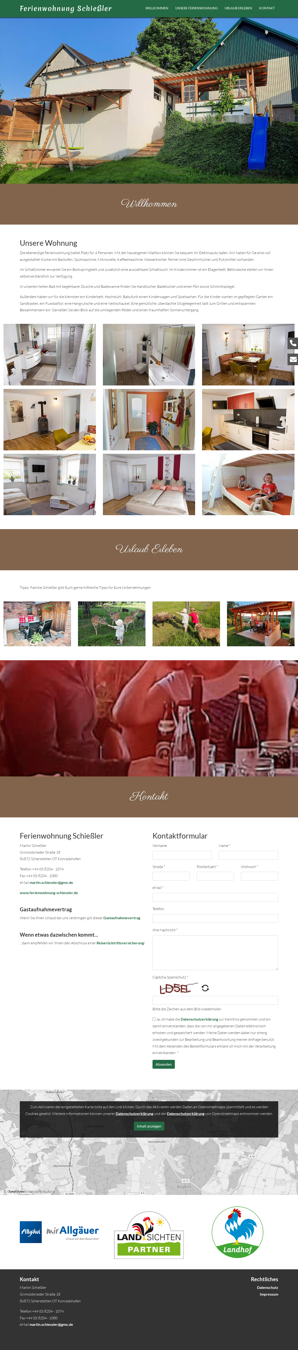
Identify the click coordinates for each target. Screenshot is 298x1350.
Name (224, 845)
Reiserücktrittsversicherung (120, 943)
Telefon (158, 908)
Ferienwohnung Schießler (66, 8)
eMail (158, 887)
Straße (158, 866)
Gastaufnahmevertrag (121, 917)
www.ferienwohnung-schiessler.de (49, 892)
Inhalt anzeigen (149, 1126)
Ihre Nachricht (165, 930)
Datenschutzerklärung (199, 1019)
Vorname (159, 845)
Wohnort (249, 866)
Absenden (164, 1064)
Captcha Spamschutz (170, 977)
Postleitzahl (207, 866)
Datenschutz (267, 1287)
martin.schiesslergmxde (51, 882)
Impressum (269, 1294)
